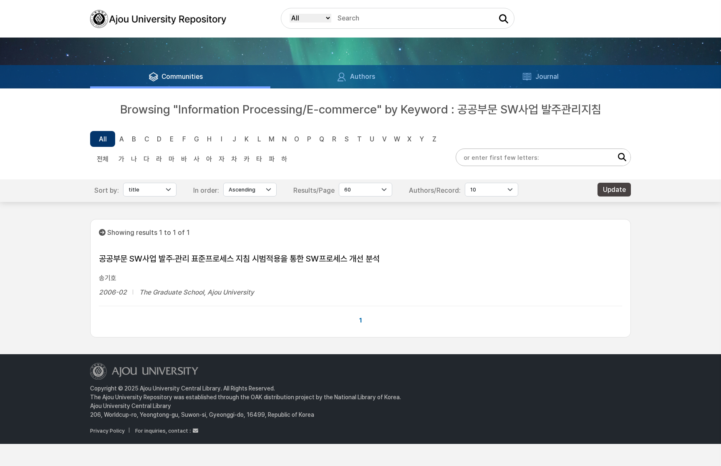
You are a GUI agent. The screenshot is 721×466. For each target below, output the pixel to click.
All (103, 139)
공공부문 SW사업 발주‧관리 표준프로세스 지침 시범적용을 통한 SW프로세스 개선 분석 (239, 259)
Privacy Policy (107, 431)
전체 (102, 159)
